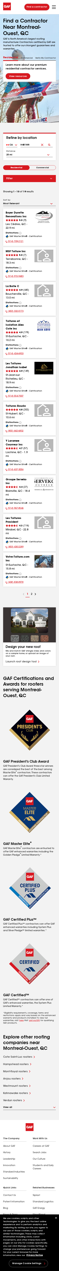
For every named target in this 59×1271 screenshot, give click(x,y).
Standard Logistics (43, 1202)
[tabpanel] (29, 71)
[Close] (56, 1218)
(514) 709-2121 (14, 242)
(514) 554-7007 (14, 396)
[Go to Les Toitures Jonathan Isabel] (43, 368)
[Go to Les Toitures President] (43, 522)
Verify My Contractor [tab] (45, 58)
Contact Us (9, 1195)
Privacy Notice (34, 1255)
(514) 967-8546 (14, 508)
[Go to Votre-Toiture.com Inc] (43, 561)
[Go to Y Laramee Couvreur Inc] (43, 445)
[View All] (20, 233)
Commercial (42, 168)
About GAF (9, 1146)
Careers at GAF (41, 1146)
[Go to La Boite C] (43, 291)
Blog (5, 1208)
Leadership (9, 1159)
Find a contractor (37, 7)
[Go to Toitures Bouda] (43, 410)
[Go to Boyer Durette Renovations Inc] (43, 217)
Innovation (9, 1165)
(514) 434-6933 (14, 354)
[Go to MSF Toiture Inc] (43, 256)
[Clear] (42, 142)
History (6, 1153)
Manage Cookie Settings (26, 1264)
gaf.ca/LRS (34, 1021)
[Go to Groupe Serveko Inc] (43, 484)
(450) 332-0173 (14, 311)
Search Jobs (39, 1153)
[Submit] (49, 142)
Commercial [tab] (27, 58)
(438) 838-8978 (14, 582)
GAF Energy (39, 1208)
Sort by (6, 200)
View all (7, 1107)
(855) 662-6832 (14, 431)
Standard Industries (14, 1172)
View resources (18, 76)
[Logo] (7, 9)
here (21, 1021)
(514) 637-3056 (14, 470)
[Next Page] (35, 594)
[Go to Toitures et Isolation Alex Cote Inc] (43, 325)
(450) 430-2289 (14, 547)
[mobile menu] (54, 7)
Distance (10, 151)
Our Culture (39, 1159)
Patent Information (14, 1202)
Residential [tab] (10, 57)
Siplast (36, 1195)
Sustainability (10, 1178)
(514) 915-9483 (14, 276)
